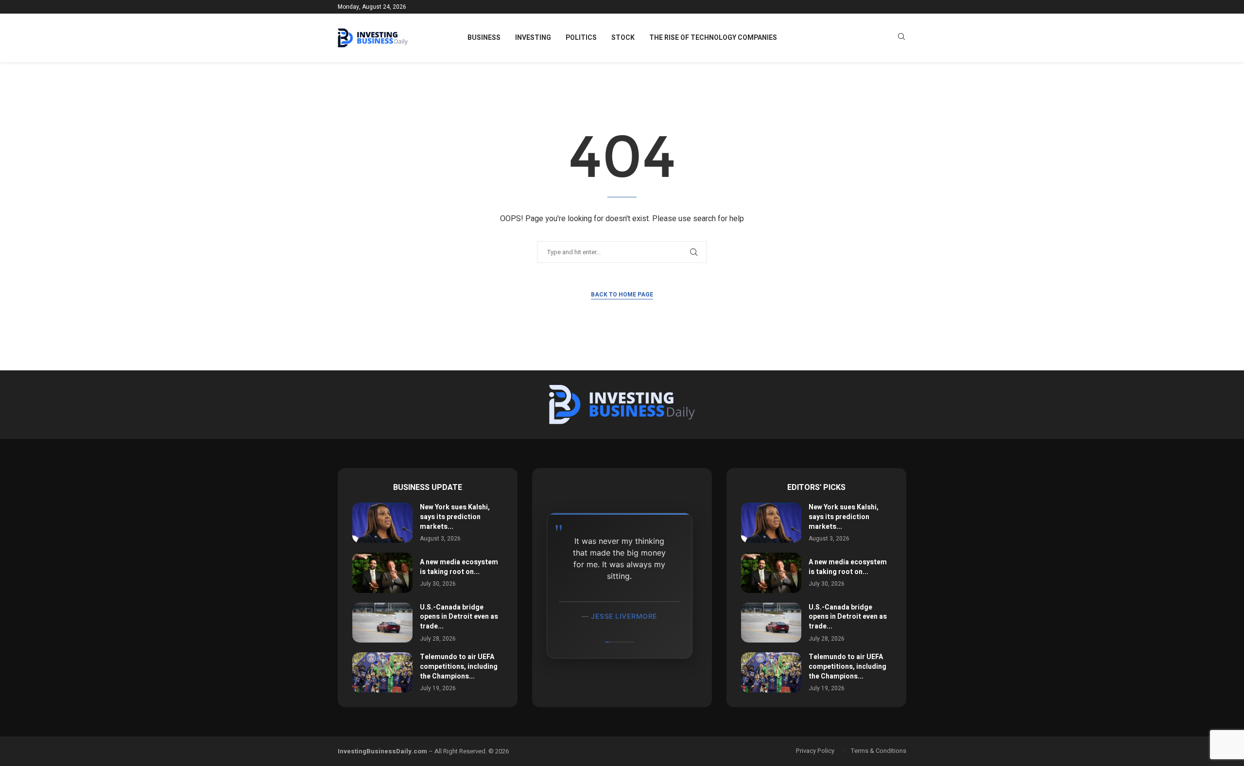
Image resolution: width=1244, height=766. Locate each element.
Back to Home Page (622, 294)
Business (484, 38)
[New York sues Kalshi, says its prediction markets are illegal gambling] (382, 523)
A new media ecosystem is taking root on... (459, 567)
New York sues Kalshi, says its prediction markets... (455, 516)
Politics (581, 38)
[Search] (901, 38)
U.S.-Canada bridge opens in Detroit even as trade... (459, 616)
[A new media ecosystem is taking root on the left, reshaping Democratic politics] (382, 573)
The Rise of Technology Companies (713, 38)
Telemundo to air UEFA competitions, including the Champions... (459, 666)
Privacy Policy (815, 750)
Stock (623, 38)
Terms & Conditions (878, 750)
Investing (533, 38)
